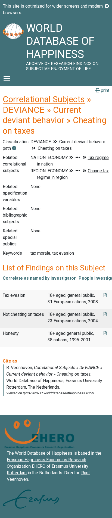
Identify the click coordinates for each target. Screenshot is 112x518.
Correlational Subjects (44, 99)
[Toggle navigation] (7, 78)
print (104, 90)
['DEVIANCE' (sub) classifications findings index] (14, 148)
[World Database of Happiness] (13, 45)
